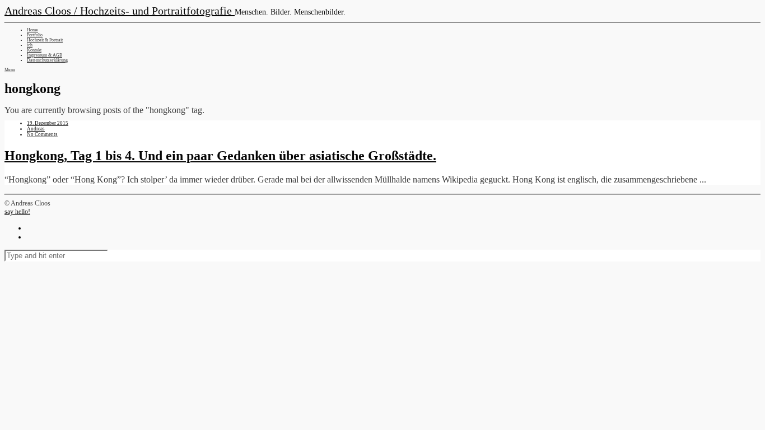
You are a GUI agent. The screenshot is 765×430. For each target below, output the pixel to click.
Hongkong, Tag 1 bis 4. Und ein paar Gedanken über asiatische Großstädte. (220, 155)
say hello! (17, 212)
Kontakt (34, 50)
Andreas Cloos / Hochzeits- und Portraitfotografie (119, 10)
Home (32, 29)
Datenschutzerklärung (47, 60)
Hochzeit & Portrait (45, 40)
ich (29, 45)
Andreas (36, 129)
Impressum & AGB (44, 55)
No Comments (42, 134)
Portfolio (35, 35)
